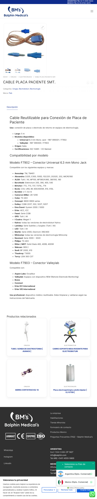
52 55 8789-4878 (84, 3)
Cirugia (14, 77)
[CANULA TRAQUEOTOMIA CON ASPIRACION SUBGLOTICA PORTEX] (87, 83)
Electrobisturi (24, 89)
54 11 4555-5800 (86, 1)
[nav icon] (92, 11)
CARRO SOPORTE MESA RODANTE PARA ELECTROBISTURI (70, 350)
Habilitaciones (56, 418)
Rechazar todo (67, 490)
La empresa (55, 413)
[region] (48, 488)
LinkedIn (7, 463)
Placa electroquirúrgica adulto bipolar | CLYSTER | (70, 391)
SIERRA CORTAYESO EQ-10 (27, 390)
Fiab (10, 93)
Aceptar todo (85, 490)
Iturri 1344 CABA (57, 452)
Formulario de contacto (60, 427)
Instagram (8, 456)
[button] (42, 27)
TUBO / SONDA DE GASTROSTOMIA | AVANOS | (27, 350)
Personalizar (48, 490)
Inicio (5, 77)
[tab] (12, 107)
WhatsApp (8, 450)
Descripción (12, 107)
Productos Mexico (58, 432)
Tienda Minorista (57, 422)
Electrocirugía (26, 77)
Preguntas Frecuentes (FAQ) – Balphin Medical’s (71, 437)
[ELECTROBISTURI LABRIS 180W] (92, 83)
